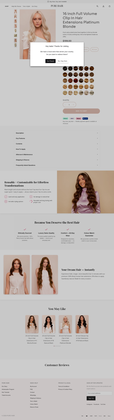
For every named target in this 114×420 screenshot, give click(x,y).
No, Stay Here (62, 61)
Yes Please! (50, 61)
